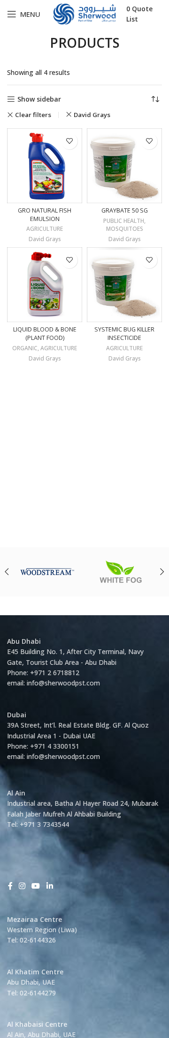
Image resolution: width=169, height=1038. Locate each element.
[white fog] (121, 572)
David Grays (92, 114)
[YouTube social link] (36, 886)
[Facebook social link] (10, 886)
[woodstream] (47, 572)
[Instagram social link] (21, 886)
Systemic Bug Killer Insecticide (124, 333)
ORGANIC (25, 348)
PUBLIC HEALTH (123, 221)
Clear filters (33, 115)
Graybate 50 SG (124, 210)
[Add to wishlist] (69, 141)
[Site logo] (84, 13)
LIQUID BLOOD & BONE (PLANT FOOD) (45, 333)
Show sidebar (39, 99)
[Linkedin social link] (49, 886)
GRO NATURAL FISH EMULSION (44, 214)
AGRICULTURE (44, 229)
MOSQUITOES (124, 229)
